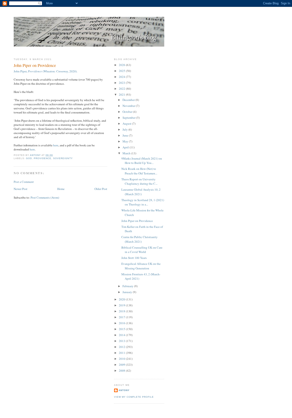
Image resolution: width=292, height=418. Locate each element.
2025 (122, 71)
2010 (122, 359)
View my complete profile (134, 397)
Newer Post (20, 189)
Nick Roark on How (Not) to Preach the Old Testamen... (139, 171)
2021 (122, 94)
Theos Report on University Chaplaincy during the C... (139, 181)
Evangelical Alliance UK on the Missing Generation (141, 266)
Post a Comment (24, 182)
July (125, 129)
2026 (122, 65)
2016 (122, 323)
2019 (122, 305)
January (128, 292)
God (29, 158)
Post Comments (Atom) (45, 197)
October (128, 112)
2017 (122, 317)
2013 (122, 341)
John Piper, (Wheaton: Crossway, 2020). (45, 71)
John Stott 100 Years (134, 258)
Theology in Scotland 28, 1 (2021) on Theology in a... (142, 202)
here (55, 145)
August (127, 123)
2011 (122, 353)
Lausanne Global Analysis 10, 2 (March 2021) (141, 191)
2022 (122, 89)
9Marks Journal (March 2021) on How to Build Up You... (141, 160)
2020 (122, 299)
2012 (122, 347)
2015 (122, 329)
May (126, 141)
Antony (124, 390)
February (128, 286)
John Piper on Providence (137, 221)
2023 (122, 83)
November (129, 106)
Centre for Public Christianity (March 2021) (139, 239)
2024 (122, 77)
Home (61, 189)
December (129, 100)
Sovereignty (63, 158)
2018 (122, 311)
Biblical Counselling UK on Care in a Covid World (141, 249)
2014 (122, 335)
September (129, 118)
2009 (122, 365)
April (126, 147)
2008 (122, 370)
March (127, 153)
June (126, 135)
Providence (42, 158)
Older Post (100, 189)
